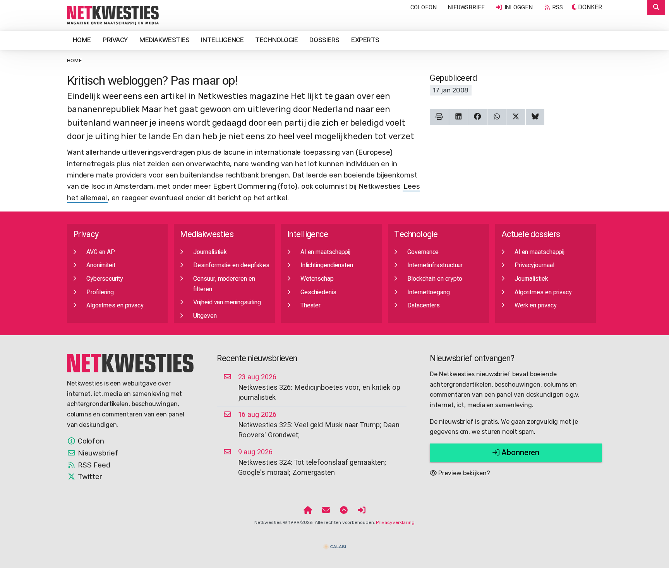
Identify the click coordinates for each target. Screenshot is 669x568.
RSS (557, 7)
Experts (365, 40)
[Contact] (326, 510)
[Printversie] (439, 117)
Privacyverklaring (395, 522)
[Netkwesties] (130, 362)
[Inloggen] (362, 510)
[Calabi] (334, 543)
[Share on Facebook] (477, 117)
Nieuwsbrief (466, 7)
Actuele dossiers (530, 235)
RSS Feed (93, 465)
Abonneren (519, 452)
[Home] (307, 510)
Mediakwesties (164, 40)
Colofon (423, 7)
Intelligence (222, 40)
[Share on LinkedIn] (458, 117)
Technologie (276, 40)
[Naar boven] (344, 510)
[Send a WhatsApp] (496, 117)
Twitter (89, 476)
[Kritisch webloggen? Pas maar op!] (113, 15)
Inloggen (518, 7)
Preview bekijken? (463, 473)
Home (82, 40)
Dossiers (324, 40)
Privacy (115, 40)
